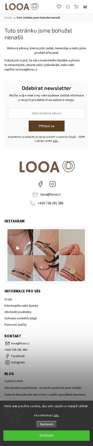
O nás (8, 299)
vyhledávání (51, 65)
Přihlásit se (46, 126)
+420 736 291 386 (50, 203)
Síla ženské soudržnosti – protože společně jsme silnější (43, 388)
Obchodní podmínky (18, 312)
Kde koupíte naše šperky (21, 306)
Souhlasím (47, 435)
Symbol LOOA (14, 381)
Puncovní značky (16, 324)
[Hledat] (68, 6)
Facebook (40, 184)
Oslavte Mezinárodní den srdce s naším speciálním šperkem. (45, 394)
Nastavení (46, 424)
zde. (56, 415)
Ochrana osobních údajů (21, 318)
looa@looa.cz (28, 69)
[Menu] (85, 6)
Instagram (52, 184)
